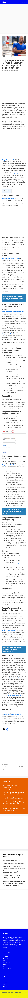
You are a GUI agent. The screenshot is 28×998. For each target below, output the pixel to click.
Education (5, 958)
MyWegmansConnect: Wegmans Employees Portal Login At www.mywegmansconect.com (11, 787)
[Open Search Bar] (19, 2)
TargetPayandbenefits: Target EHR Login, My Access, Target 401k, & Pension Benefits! (14, 803)
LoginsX (3, 2)
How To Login (6, 962)
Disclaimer (5, 982)
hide (9, 190)
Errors (4, 960)
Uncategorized (7, 969)
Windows (5, 971)
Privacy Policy (6, 984)
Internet (6, 764)
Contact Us (5, 980)
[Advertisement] (14, 18)
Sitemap (5, 986)
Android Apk (6, 956)
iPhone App (6, 967)
